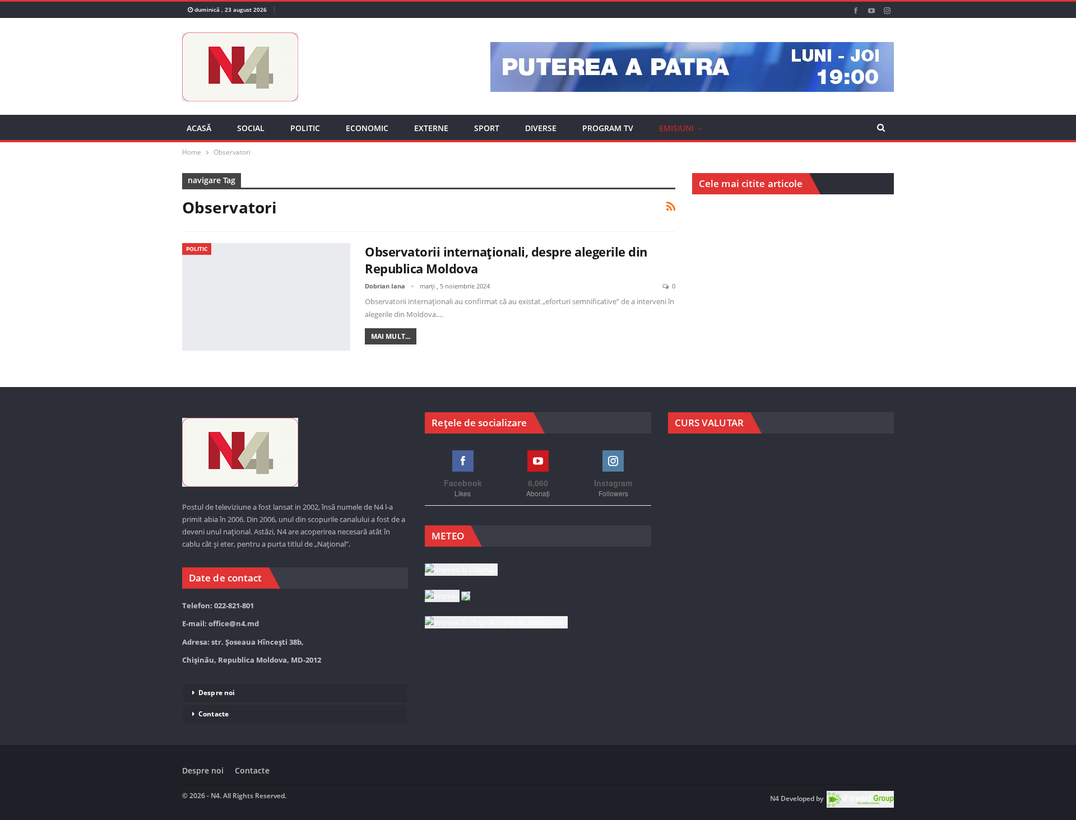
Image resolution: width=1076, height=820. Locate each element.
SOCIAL (251, 128)
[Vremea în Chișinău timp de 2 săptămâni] (496, 623)
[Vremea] (447, 596)
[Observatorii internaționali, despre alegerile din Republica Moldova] (266, 297)
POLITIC (305, 128)
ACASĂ (199, 128)
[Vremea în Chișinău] (461, 570)
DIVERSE (540, 128)
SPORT (486, 128)
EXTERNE (431, 128)
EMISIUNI (676, 128)
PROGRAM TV (607, 128)
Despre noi (216, 692)
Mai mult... (390, 336)
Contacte (213, 714)
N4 (774, 798)
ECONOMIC (367, 128)
